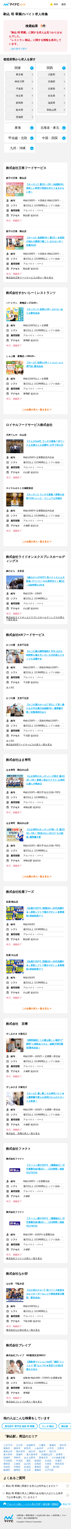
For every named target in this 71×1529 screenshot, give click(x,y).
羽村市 (17, 1457)
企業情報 (20, 1515)
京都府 (51, 81)
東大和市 (7, 1454)
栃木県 (19, 109)
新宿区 (37, 1461)
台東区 (58, 1461)
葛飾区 (37, 1470)
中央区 (19, 1461)
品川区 (27, 1464)
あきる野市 (29, 1457)
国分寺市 (20, 1451)
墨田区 (6, 1464)
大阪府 (51, 74)
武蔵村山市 (46, 1454)
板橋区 (6, 1470)
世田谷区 (59, 1464)
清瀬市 (19, 1454)
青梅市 (52, 1445)
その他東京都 (58, 1457)
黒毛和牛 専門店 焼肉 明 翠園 (19, 1426)
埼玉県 (19, 95)
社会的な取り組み (43, 1515)
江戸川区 (49, 1470)
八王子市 (7, 1445)
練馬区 (17, 1470)
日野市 (60, 1448)
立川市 (19, 1445)
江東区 (17, 1464)
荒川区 (56, 1467)
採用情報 (56, 1515)
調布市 (17, 1448)
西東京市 (43, 1457)
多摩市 (59, 1454)
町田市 (27, 1448)
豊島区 (37, 1467)
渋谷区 (6, 1467)
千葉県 (19, 88)
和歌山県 (51, 109)
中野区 (17, 1467)
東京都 (19, 74)
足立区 (27, 1470)
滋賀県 (51, 102)
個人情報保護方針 (31, 1518)
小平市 (50, 1448)
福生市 (42, 1451)
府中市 (63, 1445)
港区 (28, 1461)
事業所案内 (30, 1515)
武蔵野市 (30, 1445)
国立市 (32, 1451)
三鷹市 (42, 1445)
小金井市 (38, 1448)
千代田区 (7, 1461)
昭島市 (6, 1448)
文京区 (48, 1461)
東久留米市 (32, 1454)
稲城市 (6, 1457)
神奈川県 (19, 81)
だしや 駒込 (48, 1426)
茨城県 (19, 117)
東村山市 (7, 1451)
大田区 (48, 1464)
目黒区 (37, 1464)
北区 (47, 1467)
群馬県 (19, 102)
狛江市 (52, 1451)
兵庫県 (51, 88)
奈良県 (51, 95)
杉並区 (27, 1467)
